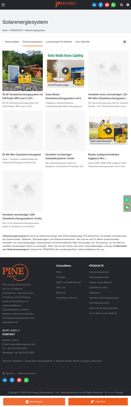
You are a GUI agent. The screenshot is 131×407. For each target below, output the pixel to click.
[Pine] (127, 199)
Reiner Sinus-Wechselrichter (103, 308)
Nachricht (61, 292)
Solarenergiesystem (35, 30)
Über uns (61, 287)
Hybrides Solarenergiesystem (104, 297)
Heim (5, 30)
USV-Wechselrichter (99, 303)
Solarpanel (94, 292)
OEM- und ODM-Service (68, 282)
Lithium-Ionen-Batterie (100, 282)
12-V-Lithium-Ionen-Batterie (103, 313)
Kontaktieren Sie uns (66, 297)
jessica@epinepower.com (23, 344)
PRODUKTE (16, 30)
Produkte (60, 277)
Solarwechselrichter (99, 277)
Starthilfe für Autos (98, 287)
